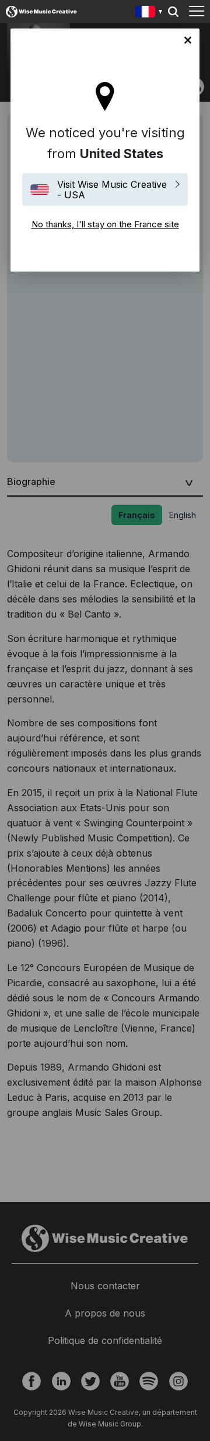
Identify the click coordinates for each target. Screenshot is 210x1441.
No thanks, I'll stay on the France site (187, 40)
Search (173, 11)
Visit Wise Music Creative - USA (112, 190)
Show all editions (149, 13)
